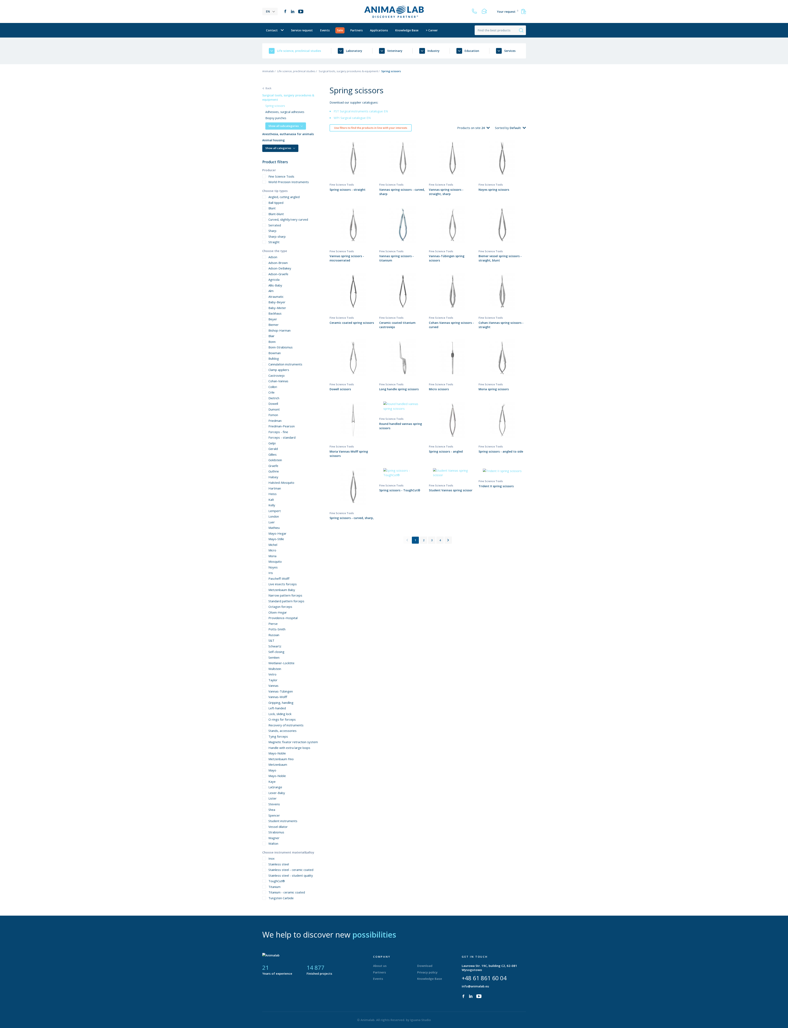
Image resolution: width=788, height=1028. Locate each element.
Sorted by (502, 128)
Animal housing (273, 140)
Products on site (469, 128)
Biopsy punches (275, 118)
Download (424, 966)
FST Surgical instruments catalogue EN (361, 111)
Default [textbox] (515, 128)
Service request (302, 30)
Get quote (353, 166)
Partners (356, 30)
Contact (272, 30)
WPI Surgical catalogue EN (352, 118)
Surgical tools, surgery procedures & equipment (348, 71)
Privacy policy (427, 972)
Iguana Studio (420, 1020)
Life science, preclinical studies (296, 71)
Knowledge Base (406, 30)
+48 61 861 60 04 (484, 978)
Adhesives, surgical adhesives (284, 112)
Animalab (268, 71)
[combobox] (485, 128)
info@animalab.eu (475, 986)
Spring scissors (275, 106)
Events (325, 30)
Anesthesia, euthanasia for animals (288, 134)
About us (380, 966)
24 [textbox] (483, 128)
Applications (379, 30)
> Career (432, 30)
